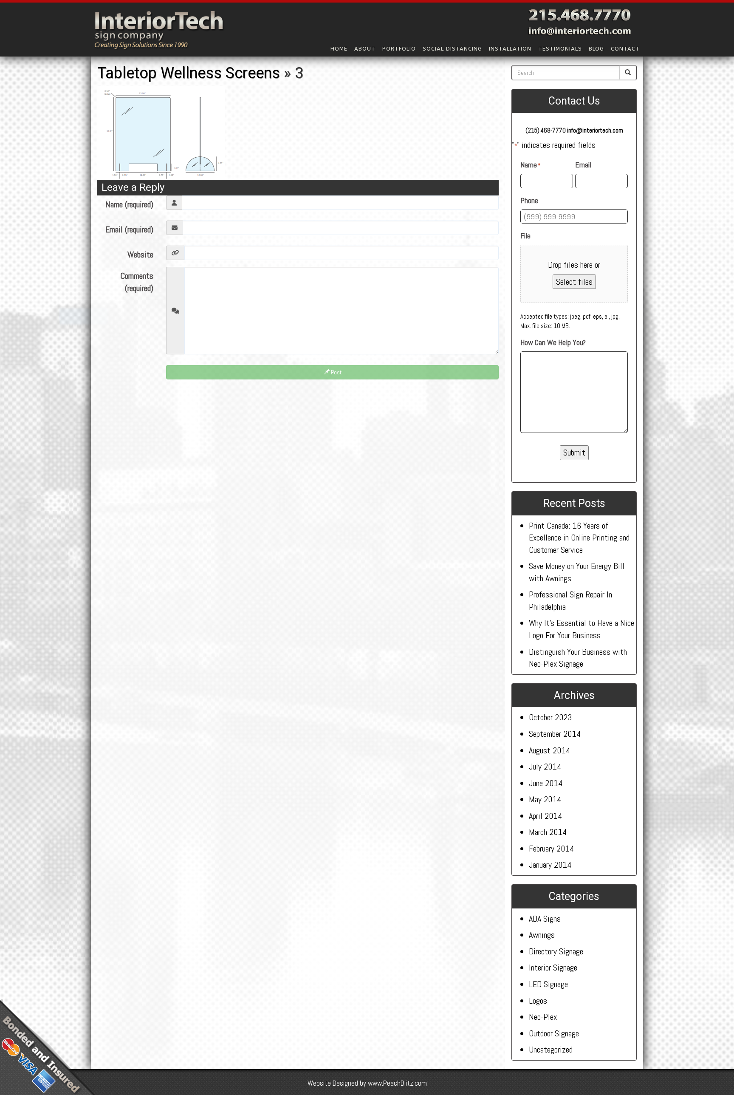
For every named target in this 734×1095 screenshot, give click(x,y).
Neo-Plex (543, 1016)
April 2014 (545, 815)
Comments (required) (136, 282)
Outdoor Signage (554, 1033)
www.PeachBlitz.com (397, 1083)
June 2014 (545, 783)
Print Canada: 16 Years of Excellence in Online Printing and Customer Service (579, 537)
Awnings (542, 934)
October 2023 (550, 717)
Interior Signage (553, 967)
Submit (574, 452)
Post (336, 372)
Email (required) (129, 229)
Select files (574, 281)
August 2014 (549, 750)
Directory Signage (556, 951)
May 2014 (545, 799)
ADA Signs (545, 918)
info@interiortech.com (595, 130)
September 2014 (555, 733)
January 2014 (550, 864)
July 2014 (545, 766)
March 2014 (548, 832)
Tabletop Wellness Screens (188, 73)
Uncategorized (551, 1049)
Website (140, 254)
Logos (538, 1000)
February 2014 (551, 848)
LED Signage (548, 984)
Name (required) (129, 204)
